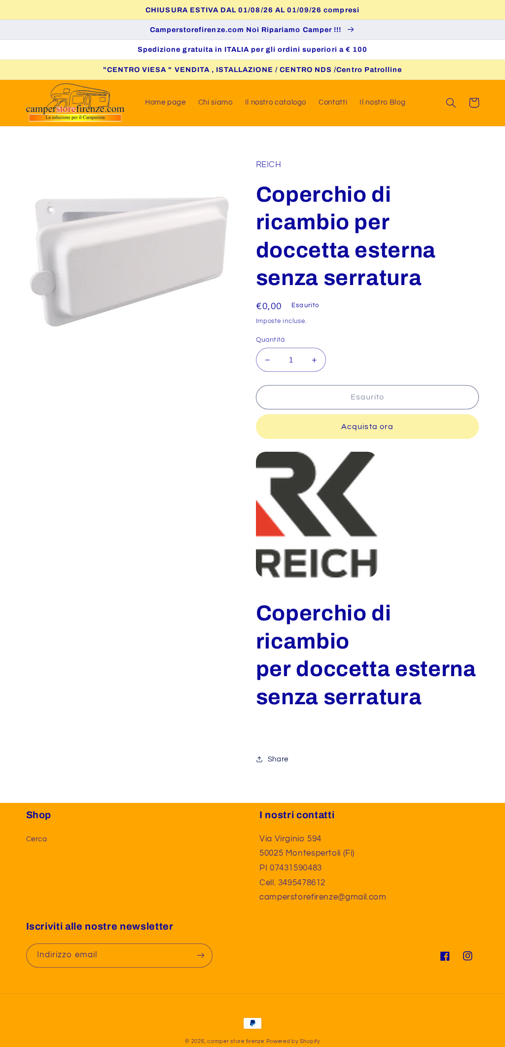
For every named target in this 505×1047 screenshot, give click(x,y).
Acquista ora (367, 427)
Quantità (270, 339)
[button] (451, 102)
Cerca (36, 839)
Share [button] (278, 759)
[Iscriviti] (200, 955)
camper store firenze (235, 1041)
